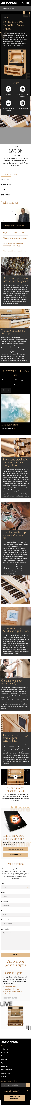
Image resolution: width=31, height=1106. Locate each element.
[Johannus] (9, 3)
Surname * (4, 901)
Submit (15, 954)
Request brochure (15, 849)
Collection (4, 1049)
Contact (4, 1059)
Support (3, 1076)
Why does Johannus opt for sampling (15, 238)
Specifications (6, 174)
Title (2, 883)
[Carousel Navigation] (15, 390)
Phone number (6, 920)
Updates (4, 1063)
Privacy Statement (7, 1069)
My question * (5, 929)
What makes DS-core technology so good (14, 252)
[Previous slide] (3, 390)
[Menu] (28, 3)
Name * (3, 892)
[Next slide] (8, 390)
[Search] (23, 3)
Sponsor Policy (6, 1073)
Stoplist (14, 174)
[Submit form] (28, 1085)
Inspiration (4, 1052)
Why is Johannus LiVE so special (13, 233)
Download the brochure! (14, 1098)
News (3, 1056)
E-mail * (3, 911)
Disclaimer (4, 1066)
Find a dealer (15, 854)
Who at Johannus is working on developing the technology (13, 244)
